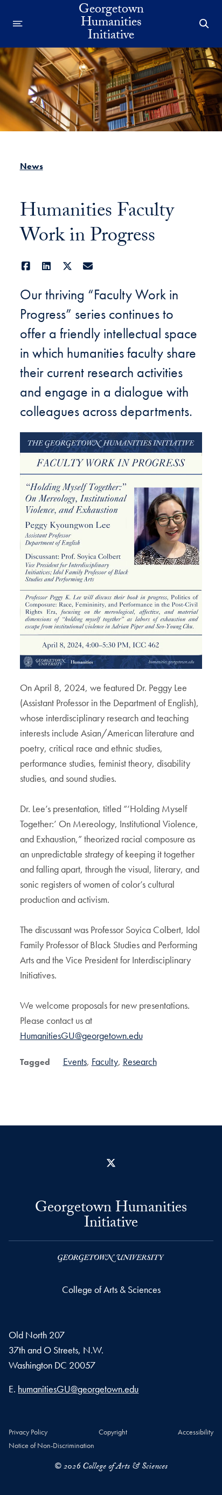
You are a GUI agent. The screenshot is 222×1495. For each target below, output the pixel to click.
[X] (67, 266)
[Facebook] (26, 266)
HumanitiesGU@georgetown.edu (81, 1035)
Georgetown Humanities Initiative (111, 23)
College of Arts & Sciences (111, 1289)
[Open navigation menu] (18, 24)
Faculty (105, 1061)
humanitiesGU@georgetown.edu (78, 1389)
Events (75, 1061)
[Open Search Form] (204, 24)
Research (140, 1061)
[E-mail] (88, 266)
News (31, 166)
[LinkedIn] (46, 266)
